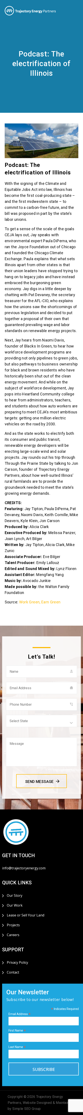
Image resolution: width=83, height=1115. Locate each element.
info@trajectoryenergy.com (24, 868)
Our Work (15, 905)
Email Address (20, 1014)
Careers (13, 934)
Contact (13, 972)
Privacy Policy (17, 962)
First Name (17, 1031)
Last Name (17, 1047)
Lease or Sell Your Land (25, 915)
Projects (13, 925)
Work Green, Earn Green (40, 602)
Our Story (14, 895)
